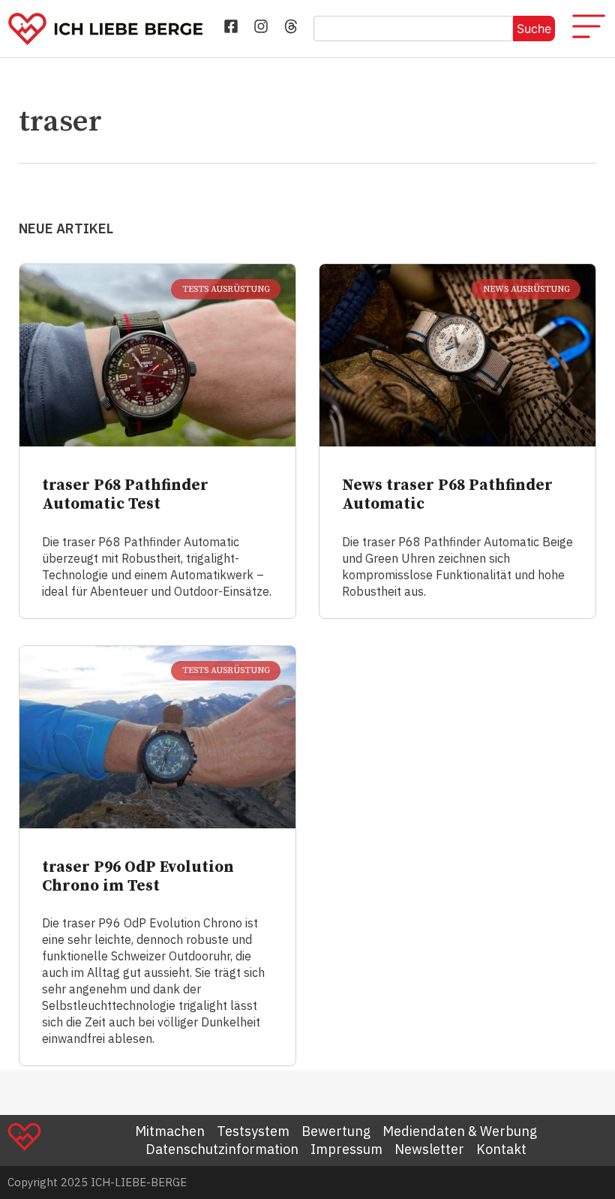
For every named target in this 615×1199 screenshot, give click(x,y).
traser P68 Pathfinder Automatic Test (125, 495)
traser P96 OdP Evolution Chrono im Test (138, 877)
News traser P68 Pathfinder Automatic (447, 495)
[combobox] (413, 28)
